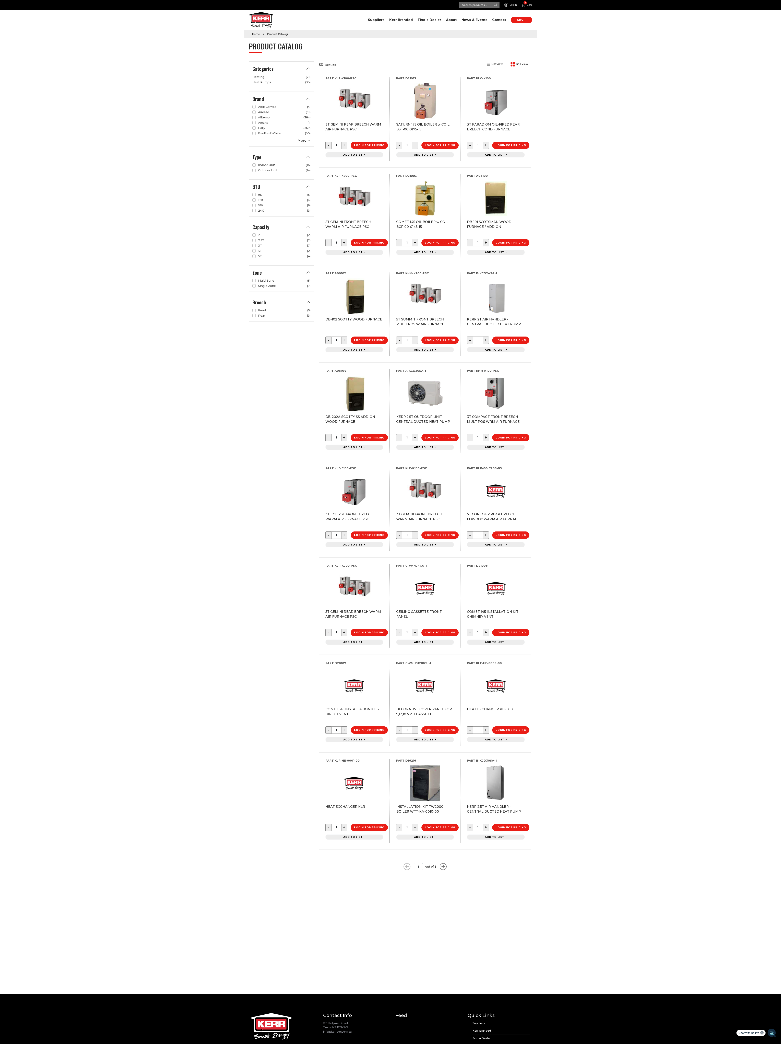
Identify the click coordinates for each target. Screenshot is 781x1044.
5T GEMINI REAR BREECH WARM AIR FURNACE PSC (353, 614)
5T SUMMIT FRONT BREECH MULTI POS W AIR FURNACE (420, 321)
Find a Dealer (429, 20)
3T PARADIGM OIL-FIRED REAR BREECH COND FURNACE (493, 126)
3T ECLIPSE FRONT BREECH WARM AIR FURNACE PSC (349, 516)
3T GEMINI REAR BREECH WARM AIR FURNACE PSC (353, 126)
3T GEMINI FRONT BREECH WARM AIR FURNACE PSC (419, 516)
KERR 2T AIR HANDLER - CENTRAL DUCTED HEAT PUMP (494, 321)
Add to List (353, 154)
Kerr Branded (401, 20)
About (451, 20)
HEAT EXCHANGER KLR (345, 807)
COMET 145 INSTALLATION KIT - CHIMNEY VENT (493, 614)
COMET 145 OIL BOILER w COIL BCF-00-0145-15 (422, 224)
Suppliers (376, 20)
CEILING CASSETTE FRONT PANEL (419, 614)
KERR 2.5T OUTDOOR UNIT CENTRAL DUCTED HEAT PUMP (423, 419)
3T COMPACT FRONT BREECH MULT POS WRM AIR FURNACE (493, 419)
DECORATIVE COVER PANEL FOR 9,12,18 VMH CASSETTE (424, 711)
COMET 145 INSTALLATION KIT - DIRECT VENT (352, 711)
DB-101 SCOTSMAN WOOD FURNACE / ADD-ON (489, 224)
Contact (499, 20)
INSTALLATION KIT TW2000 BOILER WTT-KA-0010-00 (419, 809)
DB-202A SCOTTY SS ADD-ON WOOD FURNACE (350, 419)
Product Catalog (277, 34)
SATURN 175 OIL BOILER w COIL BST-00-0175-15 (422, 126)
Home (256, 34)
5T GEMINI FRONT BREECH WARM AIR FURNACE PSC (348, 224)
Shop (521, 19)
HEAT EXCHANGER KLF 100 (490, 709)
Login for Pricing (369, 145)
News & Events (474, 20)
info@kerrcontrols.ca (337, 1031)
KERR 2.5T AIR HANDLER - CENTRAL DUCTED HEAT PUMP (494, 809)
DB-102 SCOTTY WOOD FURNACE (353, 319)
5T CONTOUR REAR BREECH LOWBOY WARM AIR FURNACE (493, 516)
